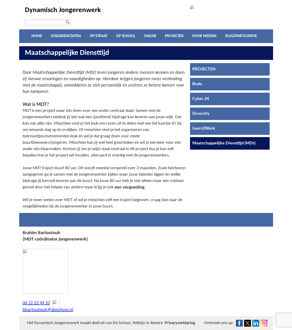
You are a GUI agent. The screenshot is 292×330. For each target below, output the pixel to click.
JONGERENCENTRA (66, 36)
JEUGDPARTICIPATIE (241, 36)
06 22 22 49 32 (36, 303)
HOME (36, 36)
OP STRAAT (98, 36)
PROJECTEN (174, 36)
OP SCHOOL (125, 36)
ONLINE (150, 36)
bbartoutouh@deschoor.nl (48, 310)
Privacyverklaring (180, 323)
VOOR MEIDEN (204, 36)
